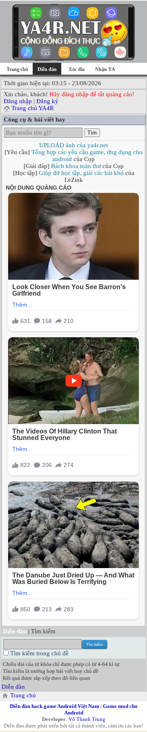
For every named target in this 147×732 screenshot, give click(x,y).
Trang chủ (17, 69)
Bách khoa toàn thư (76, 166)
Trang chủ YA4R (32, 108)
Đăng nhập (18, 101)
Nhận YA (105, 69)
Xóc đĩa (77, 69)
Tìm (92, 133)
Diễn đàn (13, 686)
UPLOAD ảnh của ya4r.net (73, 145)
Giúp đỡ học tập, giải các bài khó (81, 173)
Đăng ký (47, 101)
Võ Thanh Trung (87, 719)
